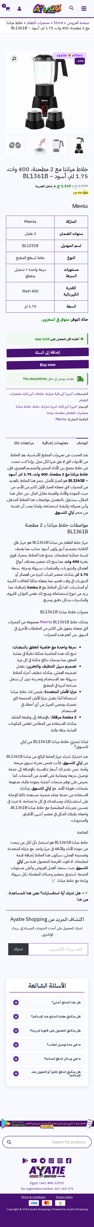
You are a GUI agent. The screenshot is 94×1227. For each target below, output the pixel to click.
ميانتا (50, 412)
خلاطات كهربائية (33, 393)
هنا (79, 899)
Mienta (60, 419)
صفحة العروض (78, 23)
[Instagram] (60, 1161)
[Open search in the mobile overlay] (47, 1142)
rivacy (61, 1197)
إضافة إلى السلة (46, 352)
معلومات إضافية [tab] (55, 443)
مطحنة (60, 412)
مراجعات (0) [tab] (24, 443)
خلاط (36, 406)
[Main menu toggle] (83, 8)
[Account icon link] (19, 9)
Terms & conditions (33, 1197)
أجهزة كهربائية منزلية (59, 393)
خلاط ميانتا (23, 406)
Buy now (46, 365)
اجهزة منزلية (49, 406)
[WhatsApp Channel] (51, 1161)
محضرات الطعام (38, 23)
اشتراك (18, 949)
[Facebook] (69, 1161)
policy (69, 1197)
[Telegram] (43, 1161)
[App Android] (25, 1161)
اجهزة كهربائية (68, 406)
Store (58, 23)
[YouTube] (34, 1161)
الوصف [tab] (82, 443)
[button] (71, 8)
